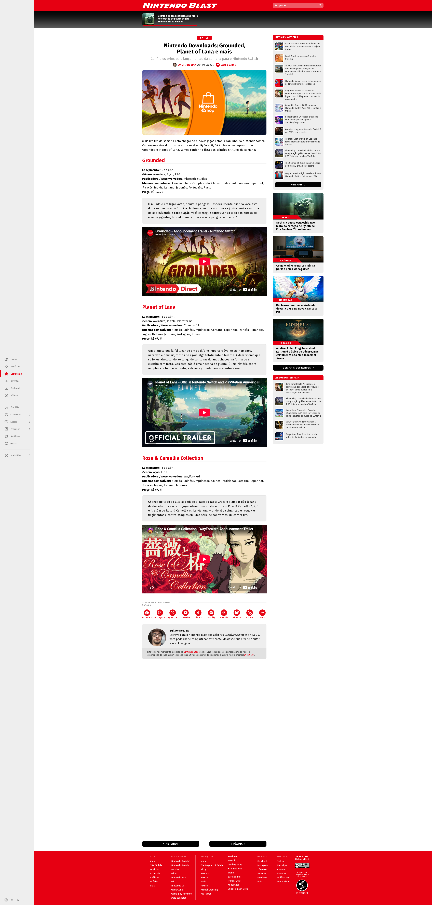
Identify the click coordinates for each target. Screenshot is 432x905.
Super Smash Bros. (238, 888)
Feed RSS (262, 877)
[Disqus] (204, 706)
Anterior (172, 843)
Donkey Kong (235, 864)
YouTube (185, 617)
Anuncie (281, 873)
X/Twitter (173, 617)
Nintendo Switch (180, 865)
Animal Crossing (209, 889)
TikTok (198, 617)
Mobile (175, 869)
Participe (282, 865)
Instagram (159, 617)
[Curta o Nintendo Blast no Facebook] (6, 900)
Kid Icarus (206, 893)
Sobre (280, 861)
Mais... (260, 881)
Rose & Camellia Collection (172, 458)
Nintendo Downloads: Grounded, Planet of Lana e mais (204, 48)
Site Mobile (156, 865)
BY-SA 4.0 (249, 655)
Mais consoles (178, 897)
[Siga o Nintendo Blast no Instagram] (12, 900)
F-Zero (204, 877)
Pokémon (233, 856)
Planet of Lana (159, 307)
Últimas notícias (286, 37)
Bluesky (237, 617)
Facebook (147, 617)
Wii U (174, 873)
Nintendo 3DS (178, 877)
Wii (172, 881)
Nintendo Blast (191, 652)
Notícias (154, 869)
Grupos (249, 617)
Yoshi (203, 881)
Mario (204, 861)
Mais (262, 617)
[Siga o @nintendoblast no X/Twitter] (18, 900)
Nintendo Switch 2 (181, 861)
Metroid (232, 860)
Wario (231, 872)
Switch (204, 38)
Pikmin (204, 885)
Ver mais (297, 184)
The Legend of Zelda (212, 865)
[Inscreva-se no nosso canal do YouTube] (23, 900)
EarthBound (234, 876)
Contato (281, 869)
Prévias (154, 881)
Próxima (237, 843)
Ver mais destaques (297, 367)
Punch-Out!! (234, 880)
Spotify (211, 617)
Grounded (153, 160)
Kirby (203, 869)
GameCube (177, 889)
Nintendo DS (178, 885)
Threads (224, 617)
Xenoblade (233, 884)
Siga (152, 885)
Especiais (155, 873)
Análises (154, 877)
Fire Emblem (235, 868)
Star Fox (205, 873)
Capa (152, 861)
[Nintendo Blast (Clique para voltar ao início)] (180, 5)
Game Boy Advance (181, 893)
